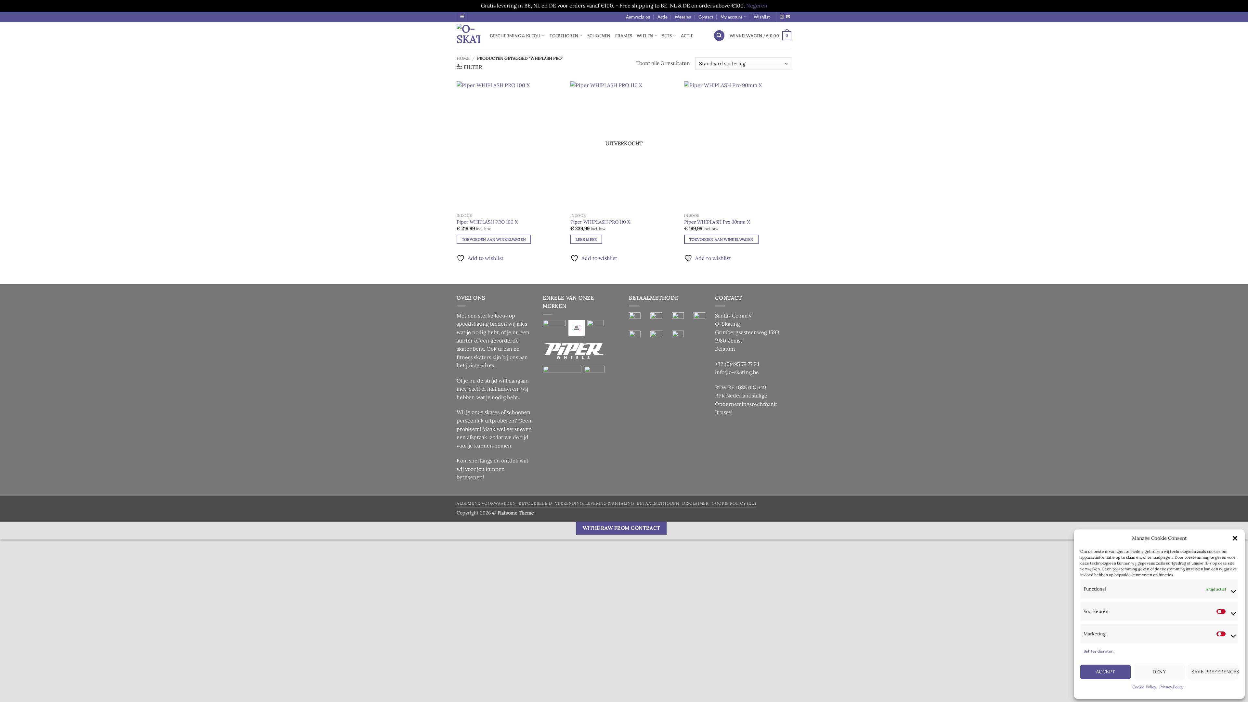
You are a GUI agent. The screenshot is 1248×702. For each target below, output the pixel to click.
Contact (705, 17)
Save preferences (1214, 672)
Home (463, 58)
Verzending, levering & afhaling (594, 503)
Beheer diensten (1098, 651)
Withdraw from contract (621, 528)
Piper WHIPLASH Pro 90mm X (717, 222)
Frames (623, 35)
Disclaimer (695, 503)
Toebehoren (564, 35)
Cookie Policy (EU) (734, 503)
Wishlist (762, 17)
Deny (1159, 672)
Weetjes (683, 17)
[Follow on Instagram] (782, 17)
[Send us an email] (788, 17)
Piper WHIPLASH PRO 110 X (600, 222)
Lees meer (586, 239)
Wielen (645, 35)
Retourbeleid (535, 503)
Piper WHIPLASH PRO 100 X (487, 222)
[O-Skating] (468, 35)
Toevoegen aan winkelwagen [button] (494, 239)
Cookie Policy (1144, 686)
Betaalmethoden (658, 503)
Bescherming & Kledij (515, 35)
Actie (662, 17)
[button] (1235, 538)
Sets (667, 35)
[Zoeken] (719, 35)
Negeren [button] (756, 5)
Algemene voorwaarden (486, 503)
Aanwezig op (638, 17)
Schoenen (599, 35)
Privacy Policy (1171, 686)
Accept (1105, 672)
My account (731, 17)
